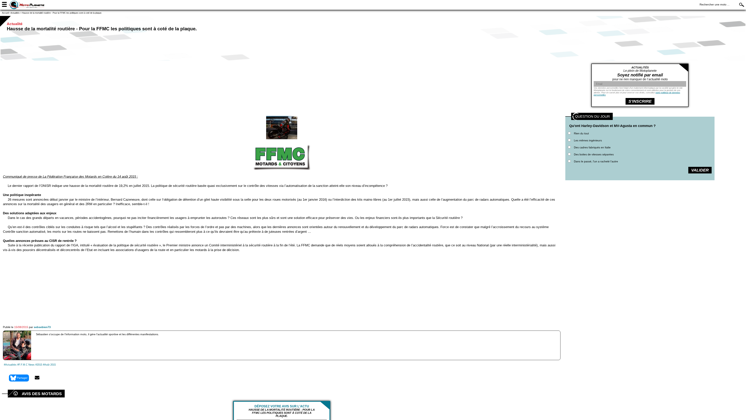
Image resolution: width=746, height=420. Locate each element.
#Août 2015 (49, 364)
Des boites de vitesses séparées (594, 154)
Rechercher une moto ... (714, 4)
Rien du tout (581, 133)
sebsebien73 (42, 327)
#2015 (38, 364)
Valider (700, 170)
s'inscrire (640, 101)
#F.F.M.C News (26, 364)
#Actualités (10, 364)
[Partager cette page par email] (37, 378)
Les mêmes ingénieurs (588, 140)
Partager (22, 377)
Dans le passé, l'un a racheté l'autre (596, 161)
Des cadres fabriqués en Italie (592, 147)
